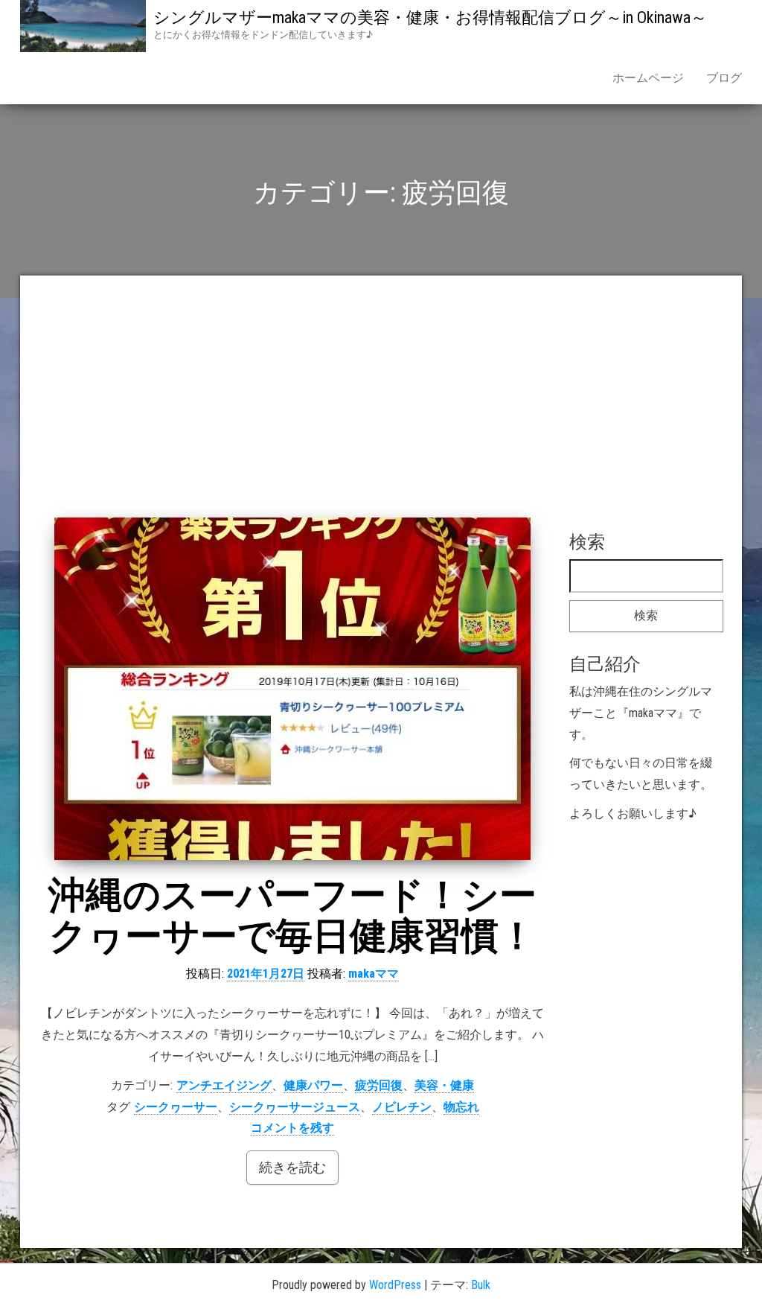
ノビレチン (402, 1107)
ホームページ (648, 78)
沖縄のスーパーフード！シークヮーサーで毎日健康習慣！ (292, 915)
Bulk (480, 1285)
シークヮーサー (175, 1107)
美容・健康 (444, 1085)
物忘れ (461, 1107)
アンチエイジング (224, 1085)
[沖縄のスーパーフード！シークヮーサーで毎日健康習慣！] (293, 689)
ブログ (724, 78)
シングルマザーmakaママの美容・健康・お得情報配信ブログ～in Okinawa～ (430, 17)
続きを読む (292, 1167)
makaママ (373, 974)
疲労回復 (379, 1085)
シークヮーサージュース (294, 1107)
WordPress (395, 1285)
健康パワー (313, 1085)
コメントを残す (292, 1128)
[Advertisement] (381, 406)
